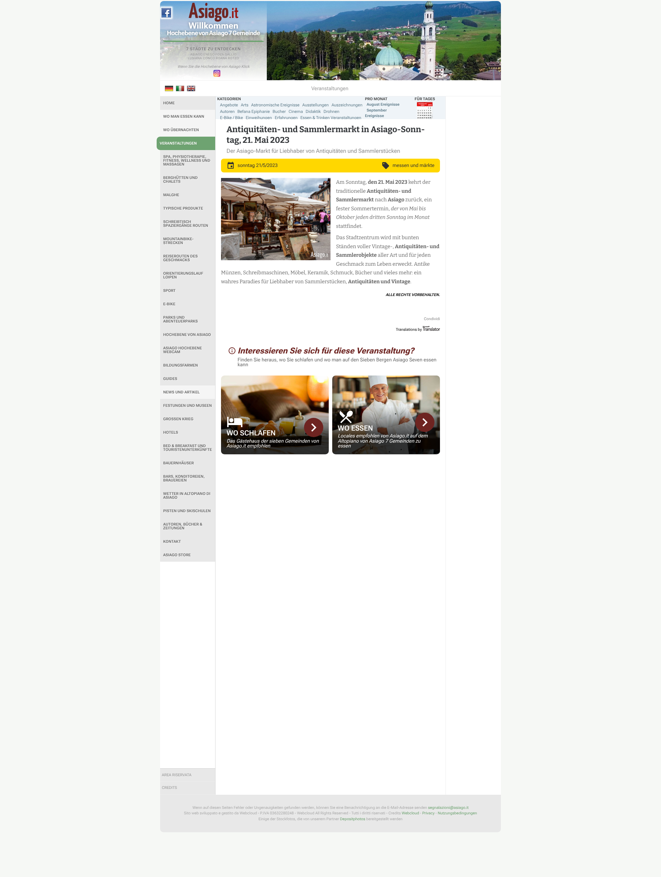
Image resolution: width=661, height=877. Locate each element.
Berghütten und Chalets (180, 180)
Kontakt (172, 541)
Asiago (196, 54)
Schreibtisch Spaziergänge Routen (185, 224)
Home (169, 103)
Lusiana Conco (201, 58)
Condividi (432, 319)
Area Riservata (176, 775)
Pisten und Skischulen (187, 511)
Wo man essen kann (183, 116)
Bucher (279, 111)
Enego (209, 54)
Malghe (171, 195)
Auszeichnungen (347, 105)
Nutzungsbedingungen (457, 813)
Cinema (295, 111)
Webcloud (410, 813)
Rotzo (233, 58)
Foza (220, 54)
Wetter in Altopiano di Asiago (186, 496)
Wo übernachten (181, 130)
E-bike (169, 304)
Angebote (229, 105)
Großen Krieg (178, 419)
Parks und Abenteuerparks (180, 319)
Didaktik (313, 111)
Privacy (428, 813)
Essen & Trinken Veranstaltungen (330, 117)
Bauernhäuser (178, 463)
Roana (221, 58)
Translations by (409, 329)
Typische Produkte (183, 208)
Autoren (227, 111)
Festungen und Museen (187, 405)
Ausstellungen (315, 105)
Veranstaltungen (178, 143)
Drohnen (331, 111)
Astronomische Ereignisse (275, 105)
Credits (169, 787)
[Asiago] (213, 12)
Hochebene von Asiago (187, 334)
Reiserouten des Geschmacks (180, 258)
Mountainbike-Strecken (178, 241)
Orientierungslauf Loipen (183, 275)
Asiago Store (177, 555)
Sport (169, 290)
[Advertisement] (187, 665)
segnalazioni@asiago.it (448, 807)
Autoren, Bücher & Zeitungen (182, 526)
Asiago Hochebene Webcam (182, 350)
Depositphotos (352, 819)
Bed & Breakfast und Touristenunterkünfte (187, 448)
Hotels (170, 432)
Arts (244, 105)
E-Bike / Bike (231, 117)
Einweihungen (259, 117)
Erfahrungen (286, 117)
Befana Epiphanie (254, 111)
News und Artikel (181, 392)
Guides (170, 379)
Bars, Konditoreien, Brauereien (184, 478)
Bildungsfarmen (180, 365)
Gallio (231, 54)
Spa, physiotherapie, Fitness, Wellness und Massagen (186, 161)
